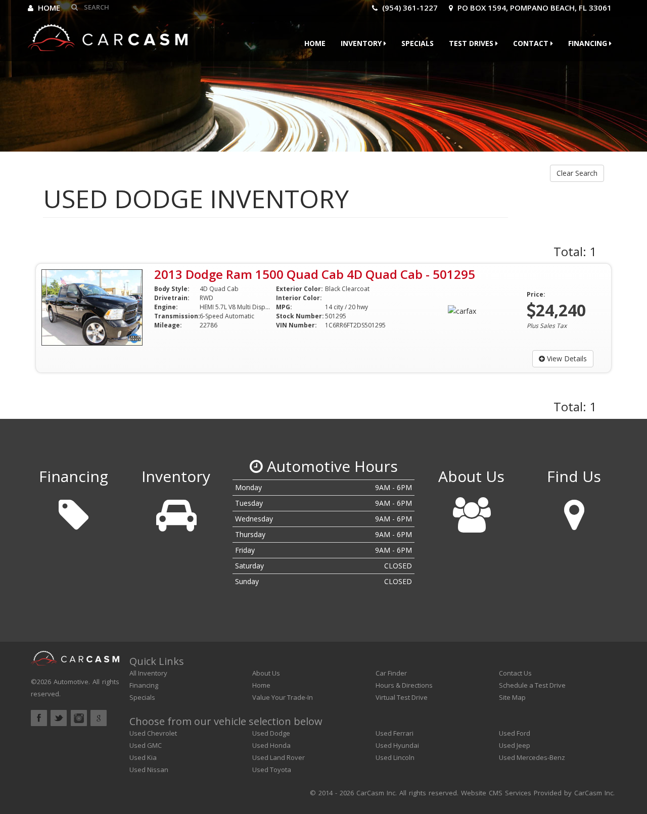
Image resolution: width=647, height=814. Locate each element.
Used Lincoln (395, 757)
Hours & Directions (404, 685)
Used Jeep (514, 745)
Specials (417, 43)
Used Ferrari (394, 733)
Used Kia (143, 757)
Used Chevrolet (153, 733)
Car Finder (391, 673)
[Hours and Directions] (573, 511)
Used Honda (271, 745)
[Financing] (73, 511)
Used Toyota (271, 769)
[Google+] (98, 718)
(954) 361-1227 (409, 8)
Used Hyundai (397, 745)
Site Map (512, 697)
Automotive (71, 681)
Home (48, 8)
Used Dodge (271, 733)
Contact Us (515, 673)
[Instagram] (79, 718)
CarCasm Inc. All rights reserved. (407, 792)
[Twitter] (59, 718)
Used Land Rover (278, 757)
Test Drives (472, 43)
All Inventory (148, 673)
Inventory (362, 43)
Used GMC (145, 745)
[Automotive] (108, 35)
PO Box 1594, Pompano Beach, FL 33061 (533, 8)
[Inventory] (175, 511)
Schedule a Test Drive (532, 685)
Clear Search (577, 173)
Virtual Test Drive (402, 697)
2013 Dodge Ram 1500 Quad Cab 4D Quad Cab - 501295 (314, 274)
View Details (566, 358)
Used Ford (514, 733)
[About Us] (471, 511)
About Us (266, 673)
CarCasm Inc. (594, 792)
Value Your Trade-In (282, 697)
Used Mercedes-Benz (532, 757)
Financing (588, 43)
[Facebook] (39, 718)
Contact (531, 43)
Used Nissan (148, 769)
